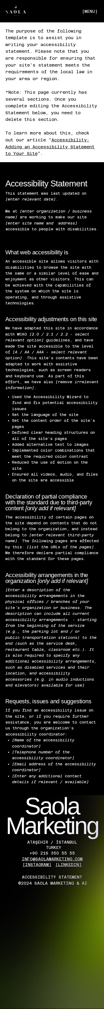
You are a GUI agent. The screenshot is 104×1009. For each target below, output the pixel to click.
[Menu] (52, 12)
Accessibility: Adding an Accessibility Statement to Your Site (50, 146)
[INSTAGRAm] (37, 864)
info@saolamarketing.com (52, 859)
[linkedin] (68, 864)
